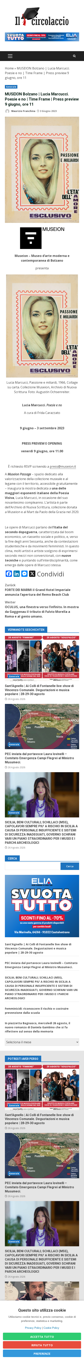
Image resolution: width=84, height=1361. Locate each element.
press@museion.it (63, 466)
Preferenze (42, 1353)
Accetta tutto (42, 1337)
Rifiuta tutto (42, 1345)
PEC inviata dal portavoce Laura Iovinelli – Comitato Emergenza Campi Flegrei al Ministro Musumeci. (42, 726)
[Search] (74, 56)
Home (9, 68)
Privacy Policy (33, 1327)
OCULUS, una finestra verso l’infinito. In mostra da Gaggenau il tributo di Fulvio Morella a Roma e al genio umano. (42, 609)
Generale (11, 86)
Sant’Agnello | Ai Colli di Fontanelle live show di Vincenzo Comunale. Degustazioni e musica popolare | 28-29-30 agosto (42, 658)
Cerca (12, 858)
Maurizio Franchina (23, 111)
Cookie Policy (51, 1327)
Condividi (50, 574)
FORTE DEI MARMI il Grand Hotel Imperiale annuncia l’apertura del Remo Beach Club (38, 590)
